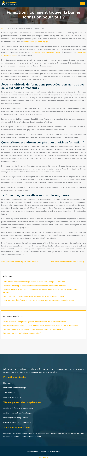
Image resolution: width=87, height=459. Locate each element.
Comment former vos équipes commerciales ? (22, 333)
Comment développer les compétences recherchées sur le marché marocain (34, 285)
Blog (5, 28)
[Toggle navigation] (82, 3)
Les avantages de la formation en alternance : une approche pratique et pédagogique (38, 300)
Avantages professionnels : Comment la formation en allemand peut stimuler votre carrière (40, 325)
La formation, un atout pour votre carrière (20, 262)
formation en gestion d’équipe (35, 41)
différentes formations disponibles (45, 52)
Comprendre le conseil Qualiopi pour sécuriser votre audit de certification (33, 296)
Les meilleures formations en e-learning (67, 262)
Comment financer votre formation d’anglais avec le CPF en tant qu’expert (34, 329)
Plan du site (43, 457)
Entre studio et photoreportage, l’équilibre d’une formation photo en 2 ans (34, 282)
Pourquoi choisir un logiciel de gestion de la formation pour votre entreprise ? (35, 321)
